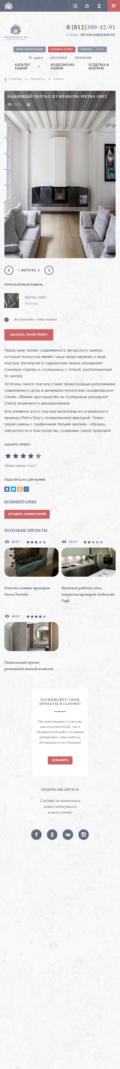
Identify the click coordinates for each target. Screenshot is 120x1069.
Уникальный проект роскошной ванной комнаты (29, 666)
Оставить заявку (62, 49)
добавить (60, 760)
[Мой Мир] (26, 489)
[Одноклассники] (19, 489)
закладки (58, 58)
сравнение (83, 58)
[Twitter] (13, 489)
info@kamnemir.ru (97, 35)
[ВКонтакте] (7, 489)
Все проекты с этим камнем (35, 319)
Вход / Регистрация (29, 49)
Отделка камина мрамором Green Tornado (27, 592)
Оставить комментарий (27, 514)
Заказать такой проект (29, 335)
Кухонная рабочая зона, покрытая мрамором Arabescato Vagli (87, 595)
